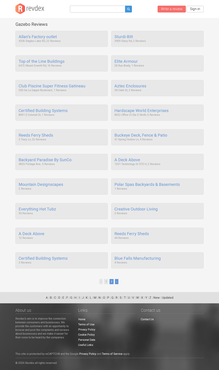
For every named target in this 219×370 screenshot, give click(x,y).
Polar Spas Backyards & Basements (147, 184)
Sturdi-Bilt (123, 37)
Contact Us (147, 319)
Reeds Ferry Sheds (36, 135)
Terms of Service (112, 353)
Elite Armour (126, 61)
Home (81, 319)
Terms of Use (86, 324)
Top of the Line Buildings (42, 61)
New (156, 297)
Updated (167, 297)
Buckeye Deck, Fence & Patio (140, 135)
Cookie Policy (86, 334)
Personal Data (86, 339)
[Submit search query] (128, 9)
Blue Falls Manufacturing (137, 258)
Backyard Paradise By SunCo (45, 160)
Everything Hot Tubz (37, 209)
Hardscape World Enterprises (141, 111)
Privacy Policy (86, 329)
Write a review (171, 9)
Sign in (195, 9)
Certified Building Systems (43, 111)
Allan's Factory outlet (38, 37)
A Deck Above (127, 160)
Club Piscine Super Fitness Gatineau (52, 86)
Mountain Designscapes (41, 184)
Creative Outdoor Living (136, 209)
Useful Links (85, 345)
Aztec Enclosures (130, 86)
